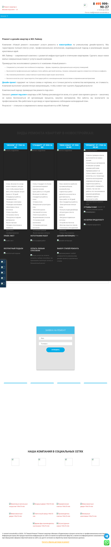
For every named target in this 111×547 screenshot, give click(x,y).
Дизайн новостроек (66, 396)
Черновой (9, 424)
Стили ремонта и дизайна (68, 423)
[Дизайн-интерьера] (64, 241)
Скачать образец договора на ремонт (55, 542)
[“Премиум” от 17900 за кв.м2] (90, 150)
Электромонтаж (92, 408)
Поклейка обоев (38, 398)
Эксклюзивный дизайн (67, 419)
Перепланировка (92, 412)
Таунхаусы (63, 407)
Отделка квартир (39, 405)
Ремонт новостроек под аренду (94, 427)
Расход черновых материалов (92, 417)
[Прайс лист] (9, 241)
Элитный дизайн (65, 400)
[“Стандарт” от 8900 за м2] (42, 165)
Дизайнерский (11, 416)
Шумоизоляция (91, 404)
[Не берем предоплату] (92, 225)
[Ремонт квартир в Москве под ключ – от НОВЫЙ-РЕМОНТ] (12, 8)
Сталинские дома (12, 413)
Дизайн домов (64, 392)
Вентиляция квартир (40, 417)
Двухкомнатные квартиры (12, 396)
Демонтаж (10, 428)
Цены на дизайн (65, 404)
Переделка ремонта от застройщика (94, 434)
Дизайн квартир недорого (68, 388)
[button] (4, 16)
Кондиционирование (40, 413)
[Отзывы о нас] (89, 212)
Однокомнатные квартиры (12, 389)
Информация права (9, 535)
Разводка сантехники (40, 409)
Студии (8, 405)
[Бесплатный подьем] (12, 253)
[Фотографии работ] (38, 241)
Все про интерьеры (66, 415)
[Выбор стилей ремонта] (69, 257)
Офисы (61, 411)
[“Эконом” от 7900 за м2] (15, 165)
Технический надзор (93, 422)
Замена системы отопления (92, 399)
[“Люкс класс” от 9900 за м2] (69, 165)
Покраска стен (38, 402)
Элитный (9, 420)
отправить (55, 350)
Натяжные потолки (40, 390)
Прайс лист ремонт (39, 425)
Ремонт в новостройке (94, 390)
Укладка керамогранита (41, 394)
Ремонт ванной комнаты (41, 421)
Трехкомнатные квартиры (15, 401)
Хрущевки (9, 409)
